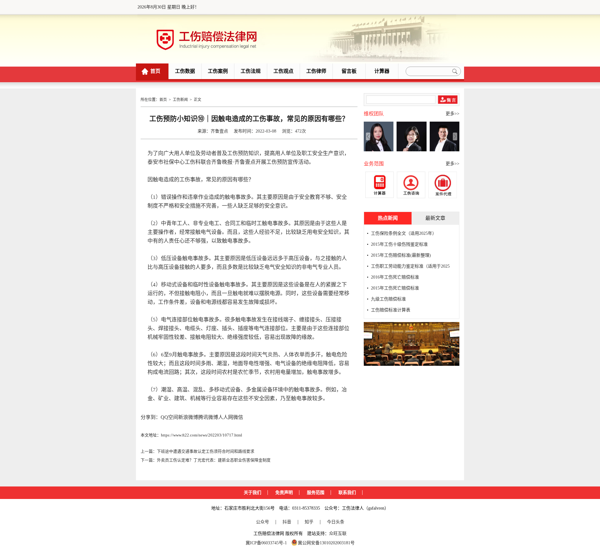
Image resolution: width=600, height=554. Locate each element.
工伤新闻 (180, 100)
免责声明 (284, 492)
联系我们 (347, 492)
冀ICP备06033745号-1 (266, 543)
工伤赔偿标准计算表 (390, 310)
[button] (454, 136)
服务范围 (315, 492)
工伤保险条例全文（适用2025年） (404, 233)
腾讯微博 (208, 417)
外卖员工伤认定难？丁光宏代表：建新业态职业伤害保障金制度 (214, 460)
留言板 (349, 71)
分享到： (151, 417)
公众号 (262, 522)
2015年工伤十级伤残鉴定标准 (399, 244)
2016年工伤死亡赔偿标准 (395, 277)
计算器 (381, 71)
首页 (155, 71)
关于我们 (252, 492)
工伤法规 (251, 71)
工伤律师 (316, 71)
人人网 (225, 417)
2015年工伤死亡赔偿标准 (395, 288)
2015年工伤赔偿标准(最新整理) (401, 255)
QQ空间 (169, 417)
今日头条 (335, 522)
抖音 (286, 522)
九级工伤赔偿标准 (388, 299)
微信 (238, 417)
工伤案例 (218, 71)
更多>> (452, 113)
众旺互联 (338, 533)
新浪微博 (188, 417)
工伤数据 (185, 71)
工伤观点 (283, 71)
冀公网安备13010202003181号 (326, 543)
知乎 (309, 522)
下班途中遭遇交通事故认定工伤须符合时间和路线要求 (205, 451)
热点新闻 (388, 218)
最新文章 (435, 218)
